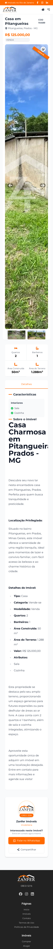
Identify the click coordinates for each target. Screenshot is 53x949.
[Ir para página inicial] (10, 10)
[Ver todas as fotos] (43, 49)
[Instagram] (42, 2)
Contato (26, 918)
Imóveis (27, 914)
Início (26, 909)
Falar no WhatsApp (28, 840)
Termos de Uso (26, 922)
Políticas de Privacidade (26, 927)
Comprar (26, 941)
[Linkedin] (32, 894)
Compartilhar (28, 849)
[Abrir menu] (48, 9)
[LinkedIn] (47, 2)
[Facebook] (37, 2)
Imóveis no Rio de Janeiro (21, 2)
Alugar (26, 946)
